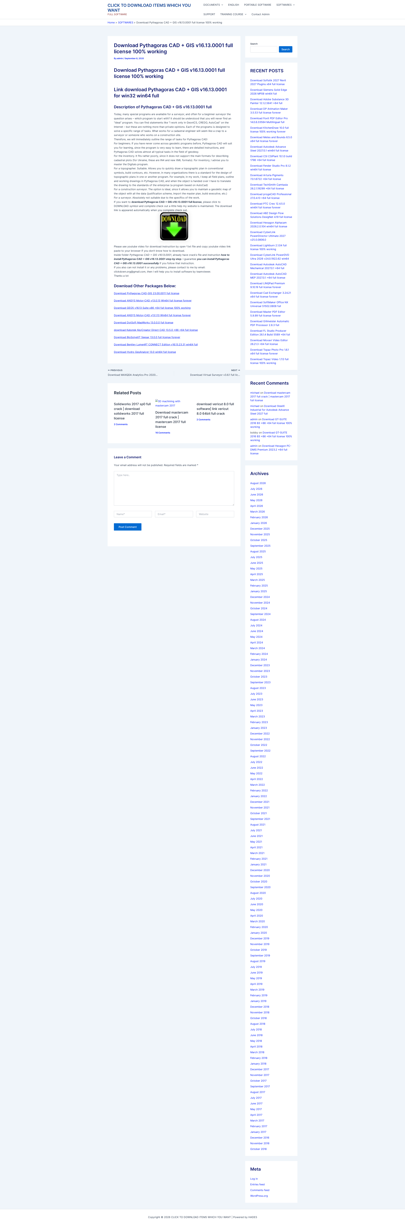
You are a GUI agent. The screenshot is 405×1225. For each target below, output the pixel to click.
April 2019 (256, 984)
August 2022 (258, 756)
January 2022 (258, 796)
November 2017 (259, 1075)
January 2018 (258, 1063)
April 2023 (256, 710)
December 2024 (260, 597)
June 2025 (256, 562)
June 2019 (256, 972)
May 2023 (256, 705)
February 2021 (258, 858)
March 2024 (257, 648)
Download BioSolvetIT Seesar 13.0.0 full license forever (147, 337)
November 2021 (259, 807)
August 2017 (257, 1092)
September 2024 (260, 614)
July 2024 (256, 625)
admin (254, 419)
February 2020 (259, 927)
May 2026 (256, 500)
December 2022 (260, 733)
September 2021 (260, 818)
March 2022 (257, 784)
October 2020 (258, 881)
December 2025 (260, 528)
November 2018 (259, 1012)
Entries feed (257, 1184)
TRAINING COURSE (231, 14)
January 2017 (258, 1131)
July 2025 (256, 557)
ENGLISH (233, 4)
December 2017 (259, 1069)
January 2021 (258, 864)
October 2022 (258, 744)
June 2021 (256, 836)
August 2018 (257, 1023)
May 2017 (256, 1109)
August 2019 (257, 961)
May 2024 (256, 636)
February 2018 (258, 1057)
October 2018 (258, 1018)
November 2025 (260, 534)
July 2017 (256, 1097)
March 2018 (257, 1052)
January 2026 (258, 523)
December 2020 (260, 870)
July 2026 (256, 488)
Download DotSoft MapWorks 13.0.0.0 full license (143, 322)
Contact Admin (261, 14)
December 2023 (260, 665)
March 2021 (257, 853)
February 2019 (258, 995)
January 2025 (258, 591)
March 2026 (257, 511)
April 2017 (256, 1114)
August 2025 (258, 551)
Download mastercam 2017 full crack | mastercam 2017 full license (270, 396)
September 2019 (260, 955)
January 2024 (258, 659)
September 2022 (260, 750)
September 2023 (260, 682)
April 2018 (256, 1046)
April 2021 (256, 847)
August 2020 (258, 892)
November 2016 (259, 1143)
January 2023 (258, 727)
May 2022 (256, 773)
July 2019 (256, 966)
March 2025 (257, 579)
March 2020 (257, 921)
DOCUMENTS (211, 4)
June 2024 (256, 631)
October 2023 (258, 676)
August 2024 (258, 619)
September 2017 (260, 1086)
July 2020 (256, 898)
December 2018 (259, 1006)
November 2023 (260, 670)
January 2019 (258, 1001)
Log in (254, 1178)
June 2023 (256, 699)
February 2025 (259, 585)
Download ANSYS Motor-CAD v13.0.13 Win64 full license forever (153, 300)
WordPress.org (259, 1195)
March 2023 (257, 716)
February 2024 (259, 653)
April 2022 (256, 779)
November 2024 (260, 602)
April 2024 (256, 642)
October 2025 (258, 540)
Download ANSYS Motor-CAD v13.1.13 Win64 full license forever (152, 315)
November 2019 (259, 944)
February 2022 (259, 790)
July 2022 (256, 762)
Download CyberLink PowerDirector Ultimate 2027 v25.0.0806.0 (268, 235)
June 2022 (256, 767)
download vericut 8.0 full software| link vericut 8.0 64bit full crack (215, 408)
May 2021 (256, 841)
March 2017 (257, 1120)
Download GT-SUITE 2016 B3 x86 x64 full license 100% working (271, 423)
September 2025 (260, 545)
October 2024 (258, 608)
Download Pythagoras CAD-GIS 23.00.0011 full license (146, 293)
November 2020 (260, 875)
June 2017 (256, 1103)
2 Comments (121, 424)
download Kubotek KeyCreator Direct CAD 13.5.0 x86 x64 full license (156, 330)
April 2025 (256, 574)
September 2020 (260, 887)
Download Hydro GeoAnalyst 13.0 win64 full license (145, 351)
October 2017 (258, 1080)
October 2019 (258, 949)
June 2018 (256, 1035)
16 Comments (162, 432)
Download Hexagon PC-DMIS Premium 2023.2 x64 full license (270, 449)
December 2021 (259, 801)
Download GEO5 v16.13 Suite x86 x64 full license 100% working (152, 307)
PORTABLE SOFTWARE (257, 4)
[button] (221, 4)
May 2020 (256, 910)
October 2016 (258, 1149)
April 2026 (256, 505)
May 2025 (256, 568)
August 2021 (257, 824)
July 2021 (256, 830)
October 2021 (258, 813)
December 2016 (259, 1137)
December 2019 (259, 938)
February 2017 (258, 1126)
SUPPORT (209, 14)
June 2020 (256, 904)
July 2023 (256, 693)
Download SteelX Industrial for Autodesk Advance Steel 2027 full (269, 409)
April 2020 (256, 915)
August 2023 (258, 688)
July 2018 (256, 1029)
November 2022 (260, 739)
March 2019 (257, 989)
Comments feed (259, 1190)
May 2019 (256, 978)
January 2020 (258, 932)
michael (254, 392)
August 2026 (258, 483)
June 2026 (256, 494)
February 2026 (259, 517)
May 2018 (256, 1040)
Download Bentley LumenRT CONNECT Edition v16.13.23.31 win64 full (156, 344)
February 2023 (259, 722)
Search (254, 43)
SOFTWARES (284, 4)
